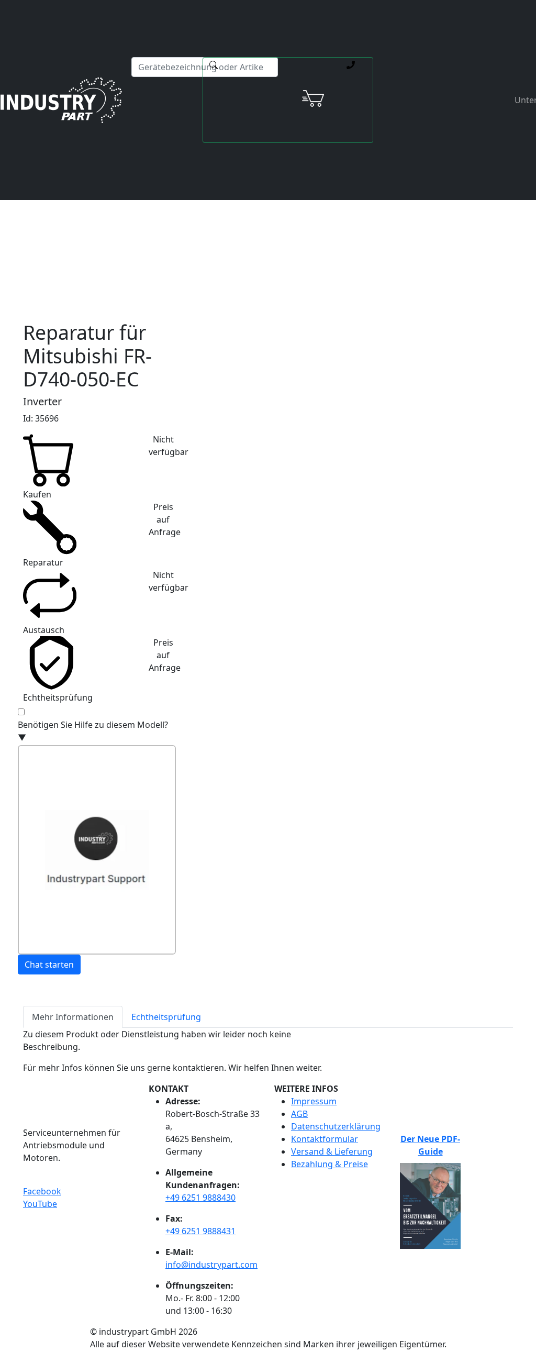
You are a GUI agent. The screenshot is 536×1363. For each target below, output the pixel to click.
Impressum (314, 1101)
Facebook (42, 1191)
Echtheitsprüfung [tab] (166, 1017)
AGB (299, 1114)
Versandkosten (221, 203)
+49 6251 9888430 (200, 1197)
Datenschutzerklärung (336, 1126)
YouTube (40, 1204)
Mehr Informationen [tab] (73, 1017)
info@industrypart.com (211, 1264)
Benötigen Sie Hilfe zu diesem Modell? (93, 731)
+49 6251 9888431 (200, 1231)
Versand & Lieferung (332, 1151)
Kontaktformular (324, 1139)
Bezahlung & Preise (329, 1164)
